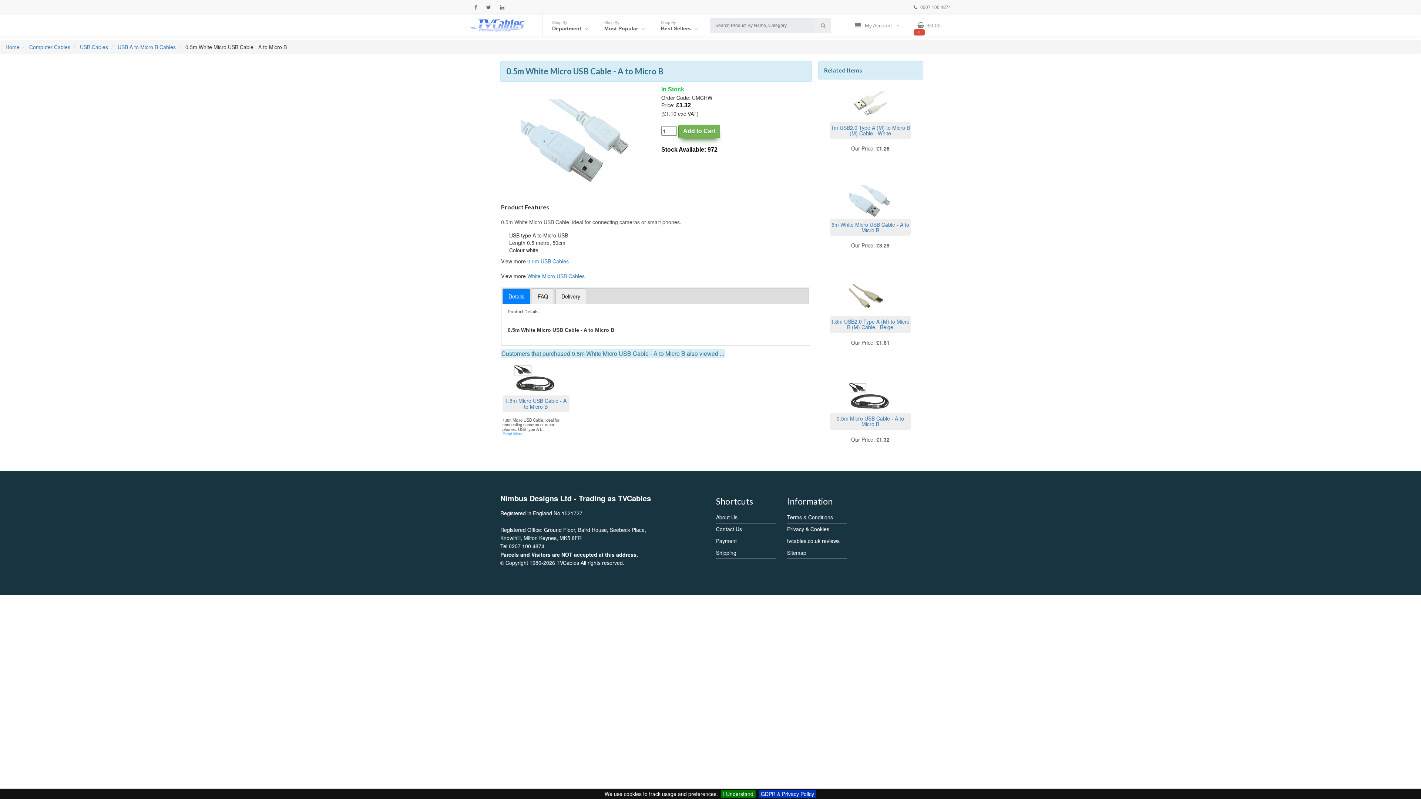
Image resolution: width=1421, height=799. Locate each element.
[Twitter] (488, 7)
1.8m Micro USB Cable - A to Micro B (536, 403)
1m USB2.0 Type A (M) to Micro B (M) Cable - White (870, 130)
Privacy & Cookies (808, 529)
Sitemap (796, 552)
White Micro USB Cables (556, 276)
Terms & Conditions (810, 517)
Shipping (726, 552)
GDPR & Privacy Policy (787, 794)
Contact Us (729, 529)
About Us (727, 517)
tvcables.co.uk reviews (813, 541)
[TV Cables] (497, 25)
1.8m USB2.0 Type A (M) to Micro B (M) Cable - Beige (870, 324)
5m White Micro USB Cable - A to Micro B (870, 227)
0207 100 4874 (935, 7)
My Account (879, 25)
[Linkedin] (502, 7)
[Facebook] (476, 7)
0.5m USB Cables (548, 261)
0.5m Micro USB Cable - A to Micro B (870, 421)
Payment (726, 541)
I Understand (738, 794)
